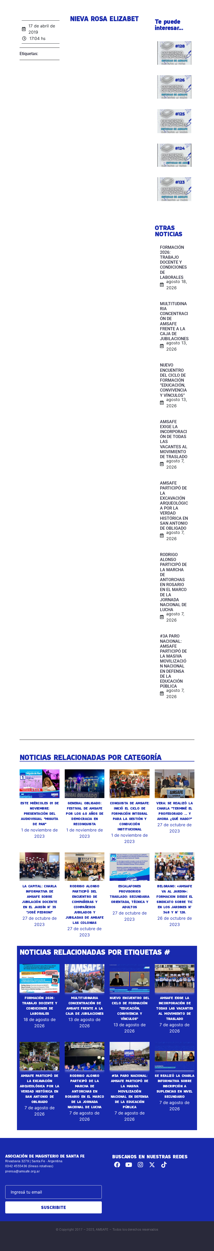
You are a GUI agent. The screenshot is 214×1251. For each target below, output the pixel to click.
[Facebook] (117, 1165)
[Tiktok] (164, 1165)
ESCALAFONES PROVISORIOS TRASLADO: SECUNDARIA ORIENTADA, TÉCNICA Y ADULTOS (129, 896)
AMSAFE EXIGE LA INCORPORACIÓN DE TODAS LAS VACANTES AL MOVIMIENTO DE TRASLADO (174, 1008)
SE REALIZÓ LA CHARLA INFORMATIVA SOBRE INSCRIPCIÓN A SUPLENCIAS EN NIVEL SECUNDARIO (174, 1086)
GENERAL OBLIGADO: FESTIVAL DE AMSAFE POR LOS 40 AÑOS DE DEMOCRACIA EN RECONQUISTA (84, 813)
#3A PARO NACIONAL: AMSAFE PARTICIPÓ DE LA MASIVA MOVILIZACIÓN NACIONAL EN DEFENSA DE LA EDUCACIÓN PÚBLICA (129, 1091)
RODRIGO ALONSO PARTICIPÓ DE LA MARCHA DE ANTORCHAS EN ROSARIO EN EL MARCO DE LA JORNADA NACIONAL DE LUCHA (84, 1091)
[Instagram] (140, 1165)
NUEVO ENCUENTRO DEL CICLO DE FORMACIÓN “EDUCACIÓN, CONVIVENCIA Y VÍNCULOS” (129, 1008)
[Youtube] (129, 1165)
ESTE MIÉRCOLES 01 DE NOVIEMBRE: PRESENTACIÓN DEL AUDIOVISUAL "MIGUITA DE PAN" (39, 813)
